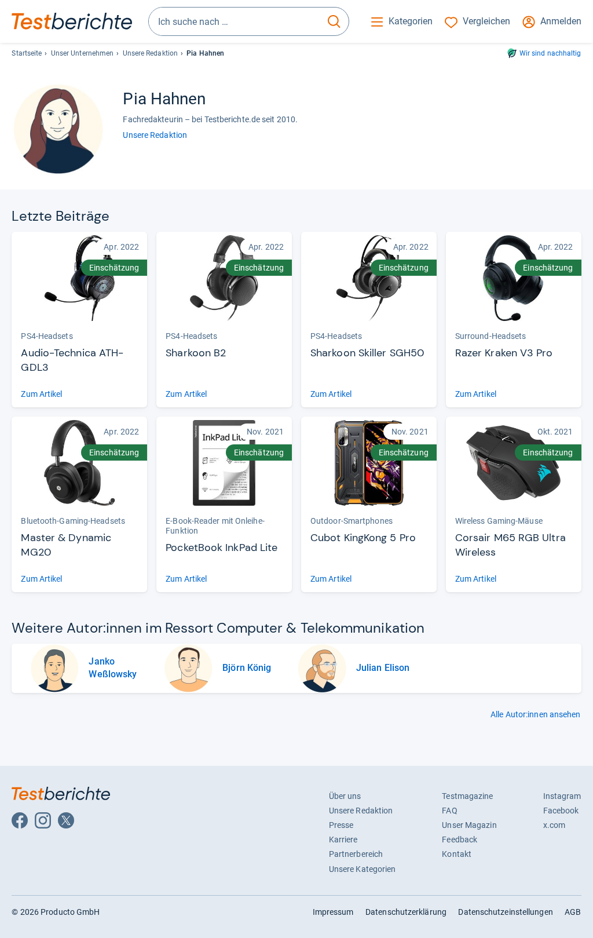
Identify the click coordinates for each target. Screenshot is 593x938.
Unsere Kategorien (362, 869)
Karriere (343, 839)
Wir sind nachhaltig (550, 53)
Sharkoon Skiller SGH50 (367, 353)
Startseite (27, 53)
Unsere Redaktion (150, 53)
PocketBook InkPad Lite (221, 547)
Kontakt (456, 854)
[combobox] (234, 21)
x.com (554, 825)
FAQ (449, 810)
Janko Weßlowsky (113, 668)
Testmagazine (467, 796)
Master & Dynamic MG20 (66, 545)
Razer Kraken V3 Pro (504, 353)
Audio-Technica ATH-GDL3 (72, 360)
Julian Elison (382, 667)
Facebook (561, 810)
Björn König (246, 667)
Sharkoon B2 (196, 353)
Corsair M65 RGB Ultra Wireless (510, 545)
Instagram (562, 796)
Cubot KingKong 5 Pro (363, 538)
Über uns (345, 796)
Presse (341, 825)
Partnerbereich (356, 854)
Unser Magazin (469, 825)
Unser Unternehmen (82, 53)
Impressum (333, 912)
